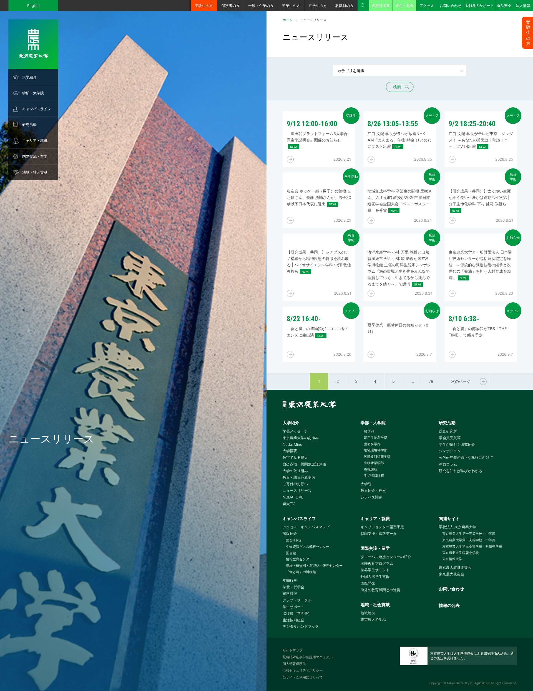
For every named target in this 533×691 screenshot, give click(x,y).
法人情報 (523, 5)
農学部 (369, 431)
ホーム (288, 20)
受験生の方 (204, 5)
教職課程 (370, 469)
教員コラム (448, 464)
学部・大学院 (33, 93)
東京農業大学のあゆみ (301, 438)
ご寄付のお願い (295, 484)
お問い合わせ (450, 5)
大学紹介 (29, 77)
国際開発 (368, 583)
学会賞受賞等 (450, 438)
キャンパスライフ (36, 109)
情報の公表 (449, 605)
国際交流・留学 (34, 156)
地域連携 (368, 613)
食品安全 (504, 5)
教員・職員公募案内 (299, 477)
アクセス (426, 5)
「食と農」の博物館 (301, 572)
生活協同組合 (293, 620)
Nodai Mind (292, 444)
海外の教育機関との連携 (380, 590)
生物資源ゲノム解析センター (307, 547)
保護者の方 (231, 5)
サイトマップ (293, 650)
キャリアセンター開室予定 (382, 527)
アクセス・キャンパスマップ (306, 527)
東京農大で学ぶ (373, 619)
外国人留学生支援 (375, 576)
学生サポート (293, 606)
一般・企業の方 (260, 5)
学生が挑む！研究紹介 (457, 444)
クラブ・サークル (297, 600)
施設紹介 (290, 533)
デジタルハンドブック (301, 626)
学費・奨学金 (293, 587)
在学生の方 (318, 5)
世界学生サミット (375, 570)
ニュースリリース (297, 490)
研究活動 (29, 124)
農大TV (289, 504)
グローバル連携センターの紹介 (386, 557)
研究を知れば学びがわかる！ (462, 471)
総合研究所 (448, 431)
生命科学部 (372, 444)
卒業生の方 (291, 5)
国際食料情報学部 (377, 456)
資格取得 (290, 593)
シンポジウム (450, 451)
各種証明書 (381, 5)
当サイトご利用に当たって (303, 677)
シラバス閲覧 (371, 497)
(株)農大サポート (480, 5)
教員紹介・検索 (373, 490)
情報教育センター (299, 559)
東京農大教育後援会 (455, 567)
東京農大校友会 (451, 574)
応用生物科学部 (375, 438)
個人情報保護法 (294, 664)
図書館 (291, 553)
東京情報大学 (452, 559)
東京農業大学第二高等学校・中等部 (469, 540)
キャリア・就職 (34, 140)
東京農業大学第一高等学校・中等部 (469, 533)
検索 (363, 5)
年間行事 (290, 580)
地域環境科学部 (375, 450)
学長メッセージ (295, 431)
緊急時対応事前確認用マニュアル (308, 657)
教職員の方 (344, 5)
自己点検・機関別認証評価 (304, 464)
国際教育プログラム (377, 563)
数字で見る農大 (295, 457)
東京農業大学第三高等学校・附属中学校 (472, 546)
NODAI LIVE (293, 497)
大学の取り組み (295, 471)
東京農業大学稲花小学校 (460, 553)
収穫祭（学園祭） (297, 613)
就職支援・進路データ (379, 533)
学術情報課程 (374, 476)
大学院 (366, 484)
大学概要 (290, 451)
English (33, 5)
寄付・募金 (405, 5)
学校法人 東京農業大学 (457, 527)
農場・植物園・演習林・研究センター (314, 565)
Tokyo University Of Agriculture (468, 683)
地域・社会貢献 (34, 172)
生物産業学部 (374, 463)
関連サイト (449, 518)
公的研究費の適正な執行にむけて (466, 457)
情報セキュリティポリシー (303, 670)
